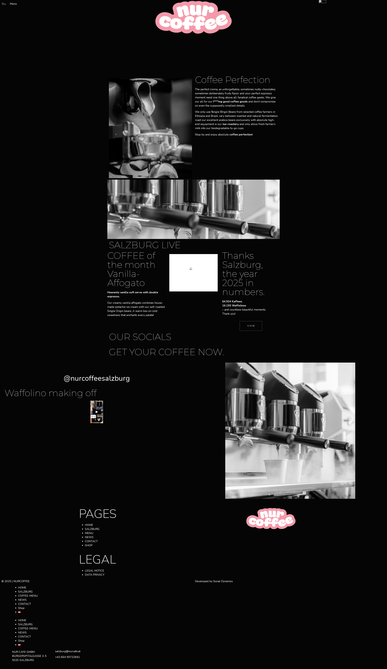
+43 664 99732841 (67, 657)
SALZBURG (25, 591)
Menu (13, 4)
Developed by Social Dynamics (214, 581)
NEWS (22, 600)
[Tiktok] (254, 536)
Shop (21, 608)
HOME (22, 587)
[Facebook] (237, 536)
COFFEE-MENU (28, 596)
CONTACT (24, 604)
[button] (96, 616)
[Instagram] (246, 536)
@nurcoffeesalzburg (97, 378)
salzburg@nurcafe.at (67, 651)
